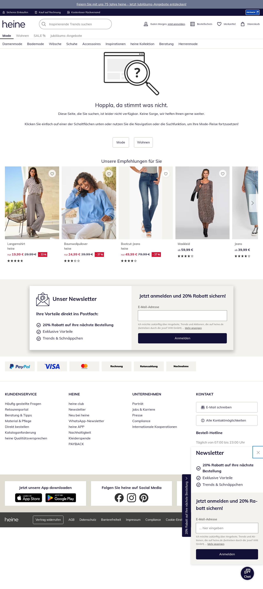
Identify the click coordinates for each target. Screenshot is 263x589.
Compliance (141, 421)
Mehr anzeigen (216, 543)
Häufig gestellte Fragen (23, 404)
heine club (76, 404)
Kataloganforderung (20, 432)
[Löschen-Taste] (107, 24)
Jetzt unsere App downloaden (45, 487)
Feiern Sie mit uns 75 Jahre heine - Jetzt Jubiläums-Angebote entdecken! (131, 4)
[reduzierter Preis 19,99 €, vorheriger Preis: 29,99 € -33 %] (32, 202)
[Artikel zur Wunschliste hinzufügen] (52, 173)
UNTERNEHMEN (146, 394)
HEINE (74, 394)
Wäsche (55, 44)
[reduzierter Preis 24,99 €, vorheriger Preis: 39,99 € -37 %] (89, 202)
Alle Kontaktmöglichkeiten (226, 420)
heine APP (76, 427)
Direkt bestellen (17, 427)
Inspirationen (116, 44)
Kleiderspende (80, 438)
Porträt (137, 404)
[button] (253, 203)
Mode (6, 35)
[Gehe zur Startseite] (13, 24)
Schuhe (71, 44)
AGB (71, 520)
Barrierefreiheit (111, 520)
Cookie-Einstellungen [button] (180, 520)
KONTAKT (204, 394)
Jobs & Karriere (143, 409)
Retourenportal (16, 409)
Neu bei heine (79, 415)
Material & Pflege (18, 421)
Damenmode (12, 44)
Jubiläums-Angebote (66, 35)
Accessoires (91, 44)
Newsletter (77, 409)
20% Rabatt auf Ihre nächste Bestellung (186, 508)
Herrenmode (188, 44)
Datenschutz (88, 520)
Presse (137, 415)
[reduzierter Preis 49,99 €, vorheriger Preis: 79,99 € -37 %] (146, 202)
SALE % (39, 35)
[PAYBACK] (253, 12)
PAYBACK (76, 444)
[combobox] (84, 24)
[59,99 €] (202, 202)
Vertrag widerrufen (48, 520)
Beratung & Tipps (18, 415)
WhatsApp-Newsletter (86, 421)
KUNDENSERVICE (21, 394)
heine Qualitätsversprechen (26, 438)
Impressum (133, 520)
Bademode (35, 44)
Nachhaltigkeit (80, 432)
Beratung (166, 44)
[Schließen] (258, 452)
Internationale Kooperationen (154, 427)
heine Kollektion (142, 44)
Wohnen (22, 35)
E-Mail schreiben (216, 408)
